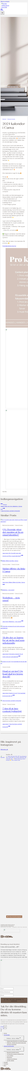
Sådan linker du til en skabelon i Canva (11, 505)
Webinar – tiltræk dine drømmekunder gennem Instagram (16, 1043)
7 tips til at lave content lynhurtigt (10, 510)
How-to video (6, 564)
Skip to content (5, 1)
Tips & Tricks (11, 119)
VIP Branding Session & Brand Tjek (15, 1054)
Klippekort (9, 1057)
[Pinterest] (6, 937)
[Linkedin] (8, 937)
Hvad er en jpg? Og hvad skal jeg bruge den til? (12, 674)
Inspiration (18, 631)
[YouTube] (10, 937)
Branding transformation (13, 1052)
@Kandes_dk (4, 749)
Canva (4, 119)
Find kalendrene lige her (9, 246)
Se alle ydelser (10, 1060)
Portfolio (6, 1063)
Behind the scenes (8, 525)
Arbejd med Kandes (9, 1046)
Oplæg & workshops (12, 1058)
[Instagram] (2, 937)
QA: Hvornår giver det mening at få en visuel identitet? (12, 532)
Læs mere (11, 621)
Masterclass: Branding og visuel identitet (17, 1041)
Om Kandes (7, 1034)
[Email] (12, 937)
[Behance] (4, 937)
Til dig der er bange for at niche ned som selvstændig (13, 640)
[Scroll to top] (2, 1027)
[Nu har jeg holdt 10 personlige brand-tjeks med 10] (14, 790)
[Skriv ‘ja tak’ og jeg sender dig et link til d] (14, 876)
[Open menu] (2, 12)
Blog (5, 1065)
